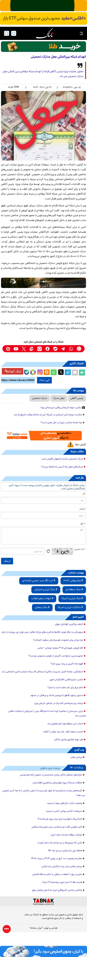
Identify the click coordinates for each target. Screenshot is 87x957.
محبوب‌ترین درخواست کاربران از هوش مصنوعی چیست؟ (56, 656)
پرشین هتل (76, 757)
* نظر (82, 524)
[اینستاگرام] (39, 372)
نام (84, 494)
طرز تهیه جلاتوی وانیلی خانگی (68, 740)
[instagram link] (39, 348)
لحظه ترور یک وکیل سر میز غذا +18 (65, 851)
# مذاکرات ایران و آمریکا (70, 607)
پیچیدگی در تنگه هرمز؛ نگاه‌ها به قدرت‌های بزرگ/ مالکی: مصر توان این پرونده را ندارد (42, 632)
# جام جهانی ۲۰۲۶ (73, 581)
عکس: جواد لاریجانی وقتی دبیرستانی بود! (60, 408)
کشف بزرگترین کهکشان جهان (69, 624)
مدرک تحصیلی (39, 398)
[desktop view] (13, 33)
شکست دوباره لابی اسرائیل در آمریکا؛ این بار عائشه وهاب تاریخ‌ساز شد (48, 415)
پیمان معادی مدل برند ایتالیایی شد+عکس (61, 866)
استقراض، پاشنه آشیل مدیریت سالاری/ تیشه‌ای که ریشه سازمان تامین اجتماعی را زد (42, 672)
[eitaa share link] (47, 372)
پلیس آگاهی (76, 398)
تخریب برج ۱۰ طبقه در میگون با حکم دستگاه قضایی (57, 874)
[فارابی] (43, 46)
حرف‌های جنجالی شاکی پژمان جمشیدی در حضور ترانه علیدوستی (51, 775)
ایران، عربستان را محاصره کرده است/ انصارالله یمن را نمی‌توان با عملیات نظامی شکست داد (47, 714)
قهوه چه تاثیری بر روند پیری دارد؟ (67, 664)
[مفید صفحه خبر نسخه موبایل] (43, 18)
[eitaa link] (31, 348)
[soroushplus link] (47, 348)
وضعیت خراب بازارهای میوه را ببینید (64, 803)
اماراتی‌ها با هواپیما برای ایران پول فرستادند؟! (60, 819)
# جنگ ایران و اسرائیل (45, 590)
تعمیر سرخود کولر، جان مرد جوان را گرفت (63, 732)
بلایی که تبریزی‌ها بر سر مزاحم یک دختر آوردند (59, 843)
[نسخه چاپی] (82, 372)
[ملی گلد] (43, 5)
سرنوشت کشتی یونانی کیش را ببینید (64, 811)
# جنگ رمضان (42, 607)
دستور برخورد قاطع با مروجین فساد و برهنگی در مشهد (56, 695)
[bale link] (55, 348)
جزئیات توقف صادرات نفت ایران (66, 835)
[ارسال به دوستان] (75, 372)
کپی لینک (44, 380)
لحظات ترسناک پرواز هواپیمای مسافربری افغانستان (57, 783)
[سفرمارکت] (43, 435)
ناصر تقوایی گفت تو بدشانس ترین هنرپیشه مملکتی (57, 827)
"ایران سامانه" (36, 928)
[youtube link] (15, 348)
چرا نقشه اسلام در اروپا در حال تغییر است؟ (61, 423)
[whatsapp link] (71, 348)
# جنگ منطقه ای (74, 590)
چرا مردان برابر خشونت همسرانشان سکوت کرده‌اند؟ (58, 640)
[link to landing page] (44, 33)
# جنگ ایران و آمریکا (72, 599)
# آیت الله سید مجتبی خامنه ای (38, 581)
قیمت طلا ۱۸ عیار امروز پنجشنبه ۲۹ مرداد (62, 882)
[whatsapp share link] (54, 372)
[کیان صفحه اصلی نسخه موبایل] (43, 951)
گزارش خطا (80, 445)
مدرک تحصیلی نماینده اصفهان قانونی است (62, 459)
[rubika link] (79, 348)
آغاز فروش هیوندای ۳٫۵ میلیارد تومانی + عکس (60, 648)
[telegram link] (63, 348)
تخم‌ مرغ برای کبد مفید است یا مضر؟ (65, 687)
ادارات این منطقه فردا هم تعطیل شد (65, 724)
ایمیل (82, 509)
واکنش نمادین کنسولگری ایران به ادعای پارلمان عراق (57, 890)
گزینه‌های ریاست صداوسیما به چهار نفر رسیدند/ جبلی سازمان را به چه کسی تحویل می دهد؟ (43, 793)
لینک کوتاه (14, 371)
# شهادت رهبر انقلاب (42, 599)
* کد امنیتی (79, 549)
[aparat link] (8, 348)
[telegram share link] (68, 372)
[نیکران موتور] (43, 283)
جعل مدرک (59, 398)
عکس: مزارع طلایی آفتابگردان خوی (66, 680)
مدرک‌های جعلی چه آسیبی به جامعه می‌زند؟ (62, 467)
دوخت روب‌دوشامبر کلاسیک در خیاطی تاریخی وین (58, 703)
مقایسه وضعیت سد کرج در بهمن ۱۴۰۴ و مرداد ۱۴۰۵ (56, 859)
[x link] (23, 348)
